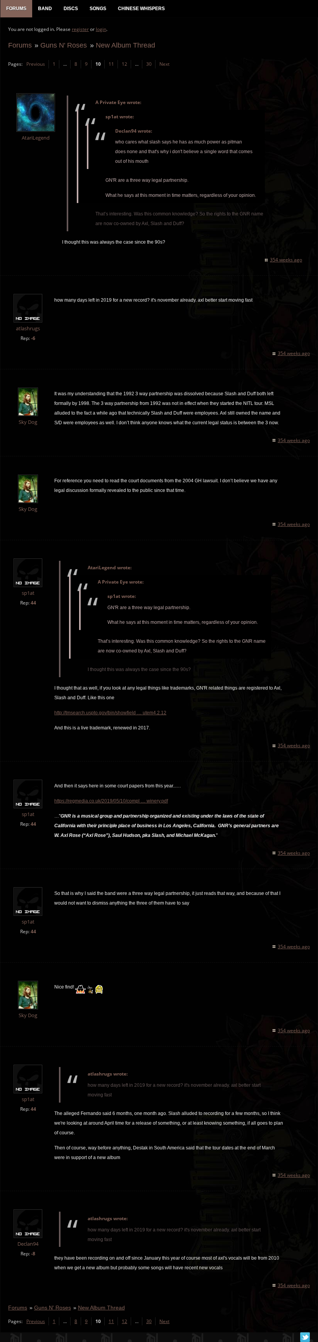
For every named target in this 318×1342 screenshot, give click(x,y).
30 (149, 64)
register (80, 29)
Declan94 (27, 1244)
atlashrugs (28, 328)
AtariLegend (36, 138)
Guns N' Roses (63, 45)
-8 (33, 1254)
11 (111, 64)
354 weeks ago (286, 259)
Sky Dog (28, 422)
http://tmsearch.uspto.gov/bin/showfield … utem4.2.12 (110, 712)
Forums (20, 45)
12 (124, 64)
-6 (33, 338)
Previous (35, 64)
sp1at (28, 593)
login (101, 29)
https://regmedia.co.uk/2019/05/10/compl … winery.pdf (111, 801)
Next (164, 64)
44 (33, 603)
